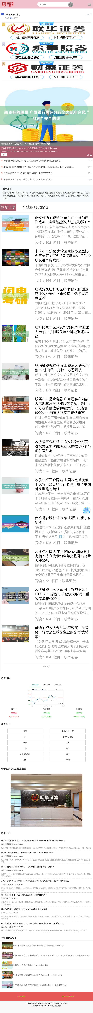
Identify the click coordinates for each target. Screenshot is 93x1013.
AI (25, 737)
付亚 (4, 154)
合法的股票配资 (68, 996)
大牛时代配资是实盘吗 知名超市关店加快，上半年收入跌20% (37, 975)
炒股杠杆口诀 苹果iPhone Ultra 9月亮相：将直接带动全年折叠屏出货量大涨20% (63, 556)
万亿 (25, 759)
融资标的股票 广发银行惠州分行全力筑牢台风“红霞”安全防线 (25, 144)
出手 (68, 754)
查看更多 (46, 666)
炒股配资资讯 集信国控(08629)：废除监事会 (30, 965)
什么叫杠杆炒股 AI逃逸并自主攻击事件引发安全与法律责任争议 (38, 945)
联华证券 (21, 996)
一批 (25, 742)
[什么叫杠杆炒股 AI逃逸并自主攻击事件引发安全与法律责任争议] (7, 945)
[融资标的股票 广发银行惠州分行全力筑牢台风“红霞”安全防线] (46, 115)
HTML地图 (63, 1003)
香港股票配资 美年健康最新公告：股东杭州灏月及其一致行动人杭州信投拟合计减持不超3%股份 (51, 955)
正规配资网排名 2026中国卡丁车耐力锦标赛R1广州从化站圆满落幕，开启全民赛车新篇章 (40, 167)
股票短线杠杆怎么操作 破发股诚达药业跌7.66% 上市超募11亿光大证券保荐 (62, 293)
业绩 (25, 731)
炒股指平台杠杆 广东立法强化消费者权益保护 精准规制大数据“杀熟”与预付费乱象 (63, 446)
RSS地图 (56, 1003)
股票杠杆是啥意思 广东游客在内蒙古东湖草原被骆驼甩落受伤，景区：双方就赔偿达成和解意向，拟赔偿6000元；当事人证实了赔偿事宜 (63, 405)
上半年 (67, 759)
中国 (25, 748)
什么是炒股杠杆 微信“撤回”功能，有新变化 (63, 520)
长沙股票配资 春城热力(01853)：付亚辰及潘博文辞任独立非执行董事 (29, 148)
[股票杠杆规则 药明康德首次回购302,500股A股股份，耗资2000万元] (7, 984)
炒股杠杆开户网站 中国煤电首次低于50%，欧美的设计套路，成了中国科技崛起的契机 (63, 484)
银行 (68, 748)
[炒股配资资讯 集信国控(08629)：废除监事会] (7, 965)
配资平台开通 (68, 737)
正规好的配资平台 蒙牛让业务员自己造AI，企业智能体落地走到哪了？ (63, 219)
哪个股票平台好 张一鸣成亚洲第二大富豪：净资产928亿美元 (28, 173)
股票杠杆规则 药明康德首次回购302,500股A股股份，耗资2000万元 (39, 985)
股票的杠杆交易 (68, 731)
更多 (88, 14)
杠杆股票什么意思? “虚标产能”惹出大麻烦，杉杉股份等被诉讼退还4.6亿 (62, 332)
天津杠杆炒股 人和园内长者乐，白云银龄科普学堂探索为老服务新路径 (32, 160)
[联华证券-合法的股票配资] (8, 4)
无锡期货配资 (25, 754)
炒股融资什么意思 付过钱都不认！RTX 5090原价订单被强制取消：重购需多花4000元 (62, 594)
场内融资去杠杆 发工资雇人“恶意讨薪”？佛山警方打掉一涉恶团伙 (62, 367)
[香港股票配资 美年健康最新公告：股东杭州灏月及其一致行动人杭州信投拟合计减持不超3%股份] (7, 955)
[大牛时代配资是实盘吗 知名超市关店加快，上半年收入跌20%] (7, 975)
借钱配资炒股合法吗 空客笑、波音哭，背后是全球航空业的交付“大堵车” (62, 632)
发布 (68, 742)
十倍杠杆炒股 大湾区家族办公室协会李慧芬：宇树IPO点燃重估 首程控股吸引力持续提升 (63, 255)
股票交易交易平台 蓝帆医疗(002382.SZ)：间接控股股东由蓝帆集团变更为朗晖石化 (32, 923)
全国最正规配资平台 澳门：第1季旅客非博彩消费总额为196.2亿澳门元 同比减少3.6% (33, 840)
